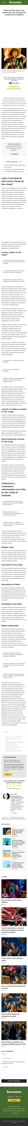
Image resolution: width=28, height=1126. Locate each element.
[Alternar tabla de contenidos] (19, 162)
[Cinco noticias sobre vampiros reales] (14, 946)
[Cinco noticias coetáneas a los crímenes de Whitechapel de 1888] (14, 1030)
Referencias (5, 731)
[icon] (5, 2)
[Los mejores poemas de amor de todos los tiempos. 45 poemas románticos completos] (7, 864)
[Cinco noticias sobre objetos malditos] (14, 888)
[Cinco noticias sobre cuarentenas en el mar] (14, 974)
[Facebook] (12, 93)
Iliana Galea (15, 83)
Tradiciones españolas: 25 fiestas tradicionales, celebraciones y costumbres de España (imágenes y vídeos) (14, 380)
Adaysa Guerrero (15, 835)
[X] (9, 93)
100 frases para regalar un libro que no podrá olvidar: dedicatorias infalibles (18, 832)
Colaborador (14, 858)
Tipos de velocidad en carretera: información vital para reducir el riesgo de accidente (12, 930)
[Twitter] (8, 1097)
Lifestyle (14, 828)
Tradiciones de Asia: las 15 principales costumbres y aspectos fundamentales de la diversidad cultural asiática (13, 654)
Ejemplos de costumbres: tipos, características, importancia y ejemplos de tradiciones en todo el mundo (13, 513)
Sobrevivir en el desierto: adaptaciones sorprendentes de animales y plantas (18, 854)
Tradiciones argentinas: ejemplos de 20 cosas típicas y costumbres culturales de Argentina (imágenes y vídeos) (13, 675)
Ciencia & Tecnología (16, 850)
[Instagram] (13, 812)
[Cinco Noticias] (14, 1092)
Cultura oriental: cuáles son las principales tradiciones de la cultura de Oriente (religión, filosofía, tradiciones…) (13, 503)
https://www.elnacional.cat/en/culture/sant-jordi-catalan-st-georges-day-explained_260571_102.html (15, 743)
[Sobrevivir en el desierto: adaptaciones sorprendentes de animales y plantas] (7, 853)
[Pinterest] (20, 1097)
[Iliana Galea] (10, 83)
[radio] (7, 785)
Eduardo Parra (15, 868)
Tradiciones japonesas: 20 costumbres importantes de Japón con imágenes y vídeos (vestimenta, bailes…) (13, 524)
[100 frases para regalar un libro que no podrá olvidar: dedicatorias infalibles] (7, 831)
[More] (22, 93)
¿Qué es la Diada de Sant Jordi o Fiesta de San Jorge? (14, 166)
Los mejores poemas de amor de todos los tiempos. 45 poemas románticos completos (18, 865)
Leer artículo (14, 154)
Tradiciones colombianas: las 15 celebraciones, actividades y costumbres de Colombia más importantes (14, 665)
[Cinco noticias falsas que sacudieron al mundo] (14, 1002)
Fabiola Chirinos (15, 847)
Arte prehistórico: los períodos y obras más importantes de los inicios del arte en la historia (14, 280)
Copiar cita (7, 774)
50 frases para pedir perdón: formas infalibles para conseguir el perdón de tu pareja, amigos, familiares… (18, 843)
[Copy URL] (19, 93)
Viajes (10, 817)
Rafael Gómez (4, 934)
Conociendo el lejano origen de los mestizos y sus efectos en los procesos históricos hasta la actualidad (14, 261)
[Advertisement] (14, 32)
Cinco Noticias (4, 817)
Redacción (3, 904)
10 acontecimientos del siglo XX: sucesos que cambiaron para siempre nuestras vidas (13, 271)
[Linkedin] (15, 812)
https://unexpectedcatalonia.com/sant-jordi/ (14, 750)
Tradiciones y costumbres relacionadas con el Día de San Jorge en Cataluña (14, 170)
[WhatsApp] (16, 93)
